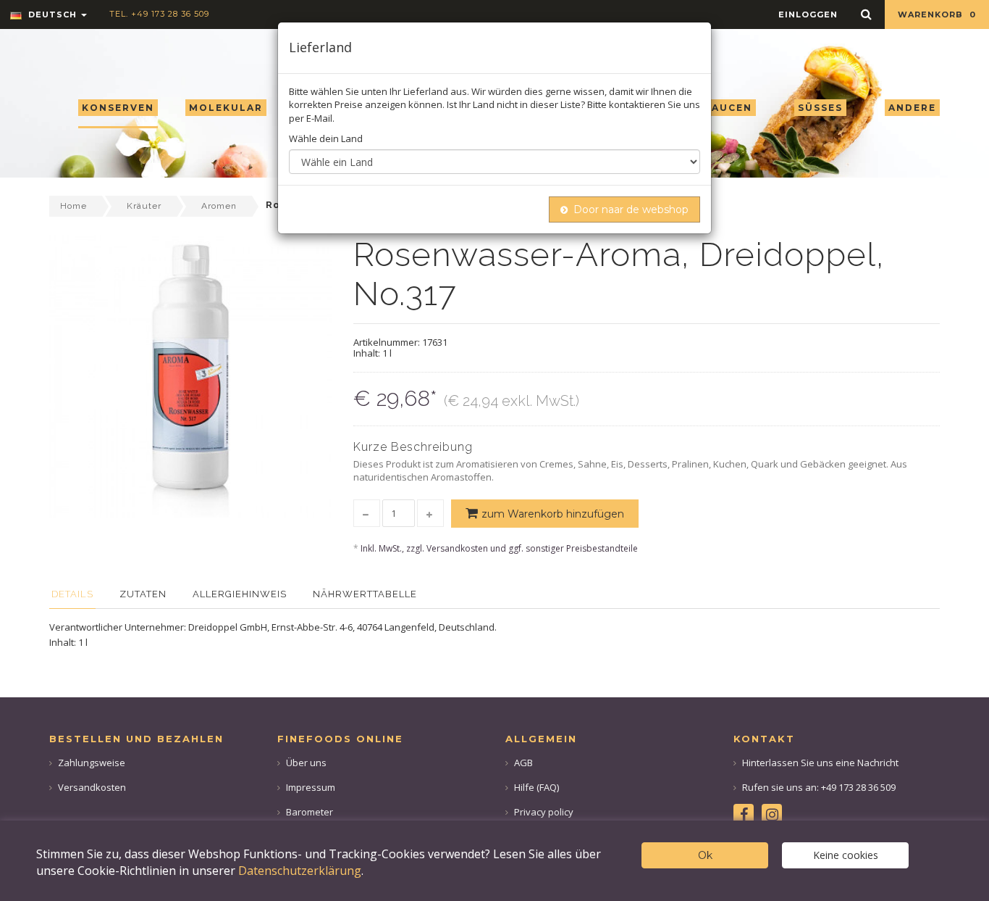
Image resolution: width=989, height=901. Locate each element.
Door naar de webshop (631, 209)
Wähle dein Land (326, 138)
